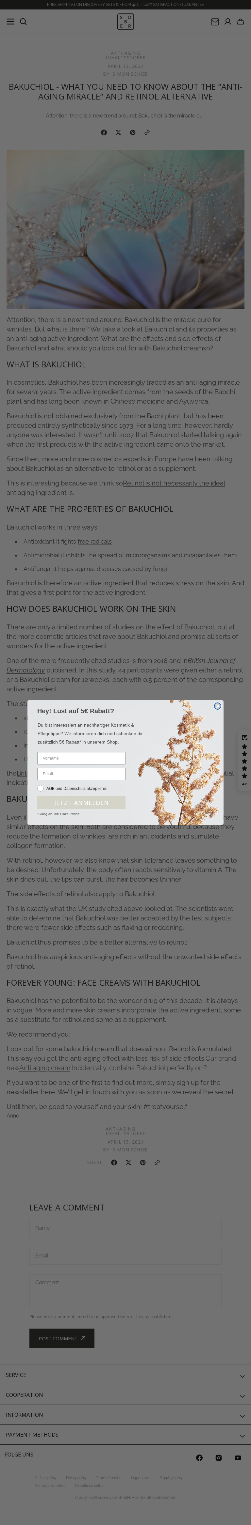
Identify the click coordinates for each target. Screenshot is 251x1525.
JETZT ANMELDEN (81, 803)
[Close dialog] (217, 706)
